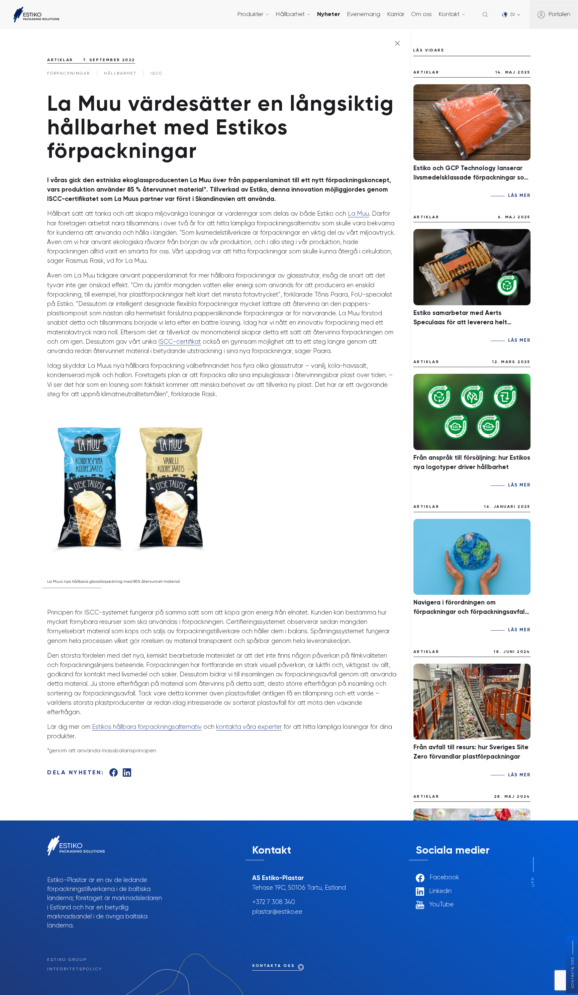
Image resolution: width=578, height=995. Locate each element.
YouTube (440, 904)
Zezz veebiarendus (440, 918)
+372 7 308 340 (273, 902)
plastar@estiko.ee (277, 912)
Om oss (421, 14)
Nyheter (328, 14)
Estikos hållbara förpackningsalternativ (147, 727)
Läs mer (519, 196)
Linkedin (439, 891)
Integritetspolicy (74, 969)
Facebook (443, 878)
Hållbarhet (290, 14)
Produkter (250, 14)
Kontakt (449, 14)
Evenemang (363, 14)
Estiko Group (67, 960)
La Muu (358, 214)
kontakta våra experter (249, 727)
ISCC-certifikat (179, 342)
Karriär (395, 14)
